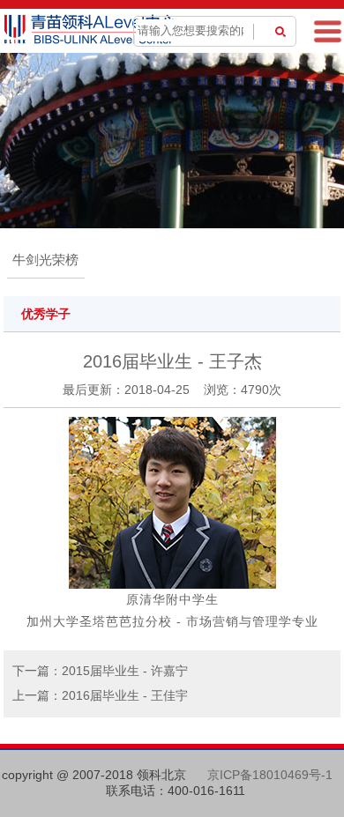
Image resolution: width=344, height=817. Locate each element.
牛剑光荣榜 (45, 259)
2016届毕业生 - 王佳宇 (125, 695)
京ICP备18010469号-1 (270, 775)
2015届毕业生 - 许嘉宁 (125, 671)
